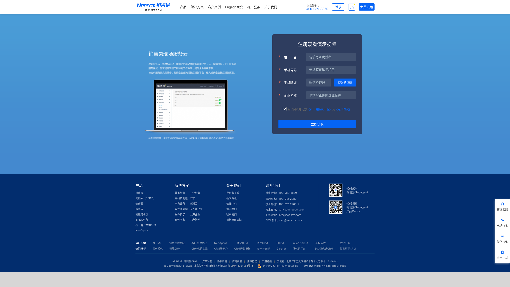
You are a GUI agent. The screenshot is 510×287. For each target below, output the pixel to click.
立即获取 (317, 124)
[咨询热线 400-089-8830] (317, 7)
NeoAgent (141, 230)
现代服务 (180, 219)
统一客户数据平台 (145, 225)
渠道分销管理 (300, 243)
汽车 (192, 198)
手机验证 (287, 82)
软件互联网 (181, 208)
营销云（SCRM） (145, 198)
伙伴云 (139, 203)
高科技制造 (181, 198)
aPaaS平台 (141, 219)
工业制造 (195, 192)
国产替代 (195, 219)
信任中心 (231, 203)
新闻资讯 (231, 198)
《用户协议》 (343, 109)
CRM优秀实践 (199, 248)
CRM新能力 (221, 248)
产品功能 (207, 261)
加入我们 (231, 208)
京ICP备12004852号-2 (240, 265)
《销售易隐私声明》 (319, 109)
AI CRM (156, 243)
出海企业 (195, 214)
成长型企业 (196, 208)
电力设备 (180, 203)
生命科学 (180, 214)
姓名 (287, 57)
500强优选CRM (324, 248)
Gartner (281, 248)
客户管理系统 (199, 243)
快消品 (193, 203)
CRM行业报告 (242, 248)
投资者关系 (232, 192)
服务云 (139, 208)
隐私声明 (222, 261)
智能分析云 (141, 214)
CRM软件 (320, 243)
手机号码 (287, 69)
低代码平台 (299, 248)
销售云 (139, 192)
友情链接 (267, 261)
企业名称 (287, 95)
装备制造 (180, 192)
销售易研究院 (234, 219)
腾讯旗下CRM (348, 248)
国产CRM (262, 243)
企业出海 (345, 243)
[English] (351, 7)
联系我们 (231, 214)
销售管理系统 (177, 243)
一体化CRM (241, 243)
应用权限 (237, 261)
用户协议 (252, 261)
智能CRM (174, 248)
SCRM (280, 243)
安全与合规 (263, 248)
